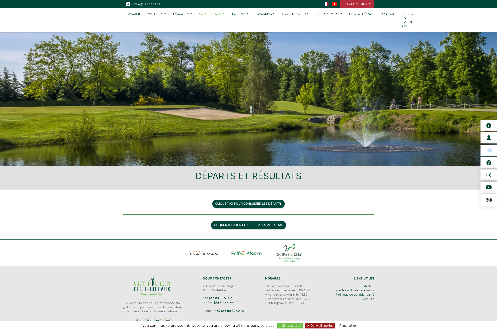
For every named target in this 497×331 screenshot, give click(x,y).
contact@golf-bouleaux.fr (221, 302)
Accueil (369, 286)
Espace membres (357, 4)
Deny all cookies (321, 325)
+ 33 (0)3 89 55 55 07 (145, 4)
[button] (156, 14)
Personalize (347, 325)
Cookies (368, 299)
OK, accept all (291, 325)
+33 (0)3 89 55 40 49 (229, 311)
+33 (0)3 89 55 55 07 (217, 298)
